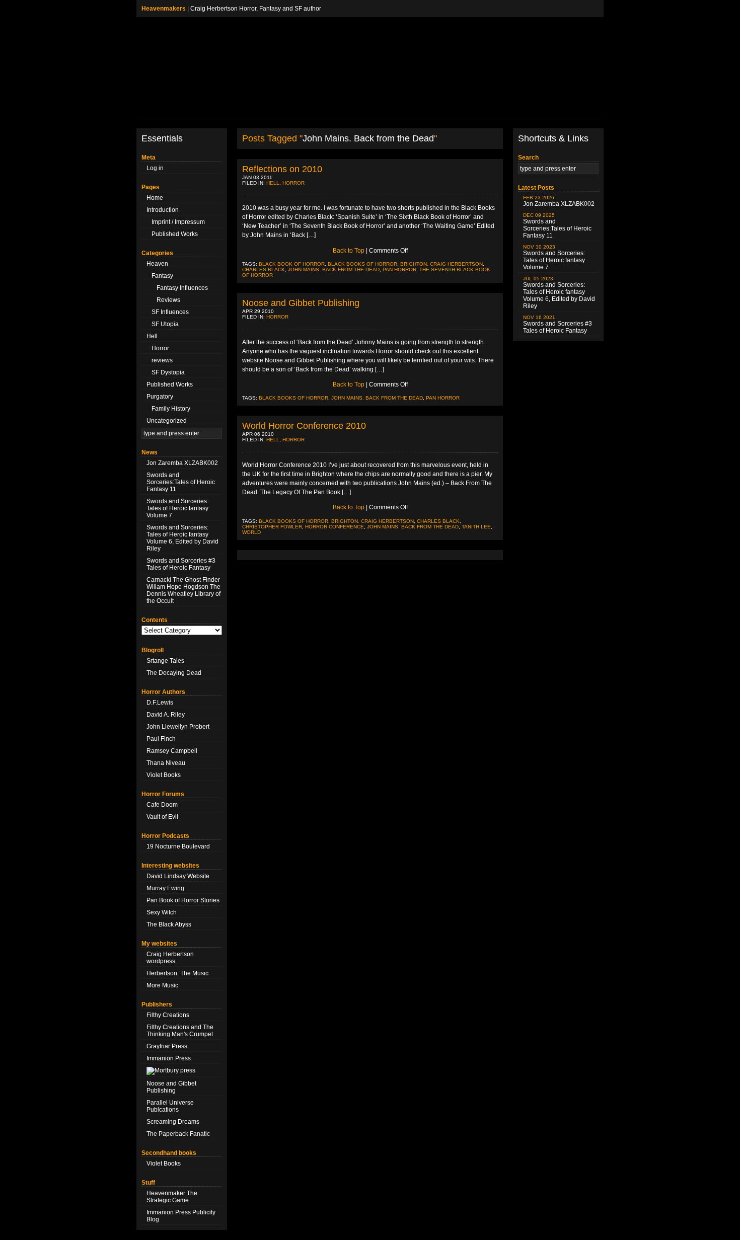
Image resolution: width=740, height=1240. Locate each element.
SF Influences (170, 312)
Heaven (157, 263)
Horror (160, 348)
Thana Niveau (165, 762)
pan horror (399, 269)
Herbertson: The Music (177, 973)
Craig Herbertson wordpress (170, 958)
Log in (155, 168)
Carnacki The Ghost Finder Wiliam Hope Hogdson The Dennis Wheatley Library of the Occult (183, 590)
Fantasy (162, 275)
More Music (162, 985)
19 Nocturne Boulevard (178, 846)
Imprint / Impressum (178, 221)
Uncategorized (166, 420)
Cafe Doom (162, 804)
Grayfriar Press (166, 1046)
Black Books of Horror (362, 264)
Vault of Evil (162, 816)
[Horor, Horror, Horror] (181, 1071)
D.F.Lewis (159, 702)
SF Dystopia (168, 372)
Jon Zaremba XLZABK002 (182, 463)
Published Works (175, 234)
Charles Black (263, 269)
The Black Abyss (168, 924)
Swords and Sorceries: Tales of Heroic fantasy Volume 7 (177, 508)
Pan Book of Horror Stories (182, 900)
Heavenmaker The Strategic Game (171, 1197)
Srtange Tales (165, 660)
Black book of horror (292, 264)
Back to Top (348, 250)
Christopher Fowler (272, 526)
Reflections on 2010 (282, 169)
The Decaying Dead (173, 672)
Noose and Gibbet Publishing (171, 1087)
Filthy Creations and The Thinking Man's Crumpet (179, 1031)
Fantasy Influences (182, 287)
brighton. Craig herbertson (441, 264)
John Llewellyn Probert (177, 726)
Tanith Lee (476, 526)
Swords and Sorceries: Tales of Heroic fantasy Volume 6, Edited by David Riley (182, 538)
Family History (171, 408)
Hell (152, 336)
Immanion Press (168, 1058)
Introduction (162, 209)
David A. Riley (165, 714)
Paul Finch (161, 738)
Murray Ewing (165, 888)
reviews (162, 360)
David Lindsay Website (177, 876)
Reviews (168, 299)
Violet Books (163, 775)
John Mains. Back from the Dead (334, 269)
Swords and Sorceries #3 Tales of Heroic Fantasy (180, 564)
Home (154, 197)
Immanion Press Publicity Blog (180, 1216)
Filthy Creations (167, 1015)
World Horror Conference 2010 (304, 426)
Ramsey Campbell (171, 750)
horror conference (334, 526)
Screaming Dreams (172, 1121)
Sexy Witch (161, 912)
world (251, 532)
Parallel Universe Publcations (170, 1106)
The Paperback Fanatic (178, 1133)
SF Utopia (165, 324)
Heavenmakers (163, 8)
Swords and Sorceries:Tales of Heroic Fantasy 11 (180, 482)
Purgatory (159, 396)
